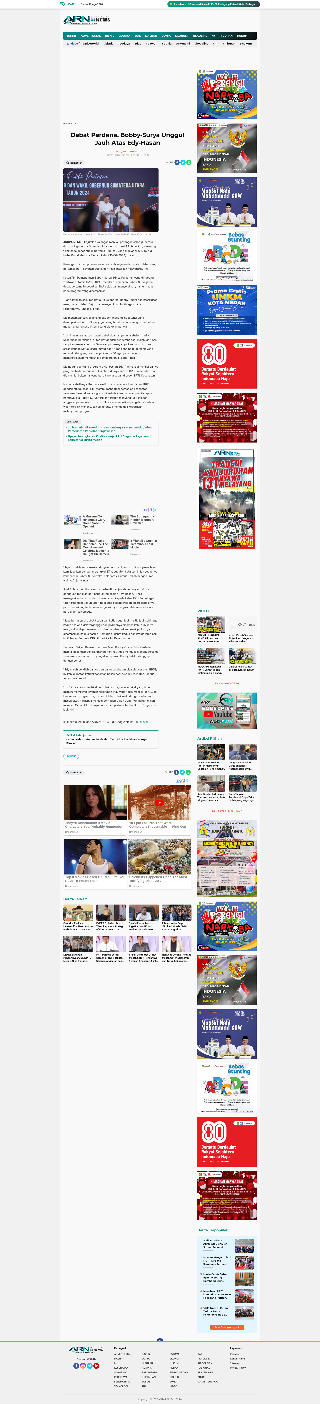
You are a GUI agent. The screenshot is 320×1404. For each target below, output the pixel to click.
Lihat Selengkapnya (226, 1327)
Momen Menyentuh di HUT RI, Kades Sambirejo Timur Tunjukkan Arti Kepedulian (217, 1261)
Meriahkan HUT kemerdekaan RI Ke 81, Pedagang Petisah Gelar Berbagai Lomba (217, 1295)
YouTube (98, 1370)
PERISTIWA (120, 1377)
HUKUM (242, 35)
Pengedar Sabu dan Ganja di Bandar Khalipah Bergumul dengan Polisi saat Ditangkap (240, 765)
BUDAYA (124, 35)
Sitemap (234, 1363)
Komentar (76, 162)
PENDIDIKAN (205, 1372)
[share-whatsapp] (188, 162)
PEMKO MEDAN (179, 1372)
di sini (144, 722)
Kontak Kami (237, 1358)
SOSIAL (146, 1381)
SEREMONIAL (122, 1381)
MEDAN (174, 1367)
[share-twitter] (183, 162)
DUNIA (166, 35)
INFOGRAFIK (204, 1363)
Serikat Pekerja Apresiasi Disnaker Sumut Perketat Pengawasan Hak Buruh (215, 1244)
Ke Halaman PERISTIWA (226, 810)
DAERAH (151, 35)
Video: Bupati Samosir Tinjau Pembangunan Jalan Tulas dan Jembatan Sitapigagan (241, 638)
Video (74, 43)
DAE (138, 35)
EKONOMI (182, 35)
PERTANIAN (149, 1377)
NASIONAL (203, 1367)
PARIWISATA (149, 1372)
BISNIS (109, 35)
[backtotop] (160, 1341)
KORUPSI (147, 1367)
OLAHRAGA (120, 1372)
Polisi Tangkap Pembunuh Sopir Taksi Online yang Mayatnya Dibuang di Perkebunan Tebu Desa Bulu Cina (242, 797)
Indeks (71, 35)
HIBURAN (226, 35)
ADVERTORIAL (91, 35)
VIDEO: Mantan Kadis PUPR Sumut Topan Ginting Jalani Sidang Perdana (209, 670)
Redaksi (234, 1354)
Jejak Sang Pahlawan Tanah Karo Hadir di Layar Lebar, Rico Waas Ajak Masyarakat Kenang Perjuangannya (215, 4)
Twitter (91, 1370)
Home (70, 4)
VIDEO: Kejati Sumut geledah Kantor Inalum (241, 668)
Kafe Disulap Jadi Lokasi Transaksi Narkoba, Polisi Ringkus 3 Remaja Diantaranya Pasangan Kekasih (211, 797)
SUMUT (174, 1381)
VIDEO (203, 611)
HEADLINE (200, 35)
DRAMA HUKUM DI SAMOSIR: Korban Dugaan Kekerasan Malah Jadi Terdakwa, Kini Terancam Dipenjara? (209, 638)
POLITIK (71, 756)
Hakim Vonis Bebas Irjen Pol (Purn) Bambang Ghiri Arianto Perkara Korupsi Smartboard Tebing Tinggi (215, 1278)
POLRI (201, 1377)
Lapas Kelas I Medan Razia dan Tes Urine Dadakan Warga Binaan (106, 741)
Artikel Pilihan (209, 738)
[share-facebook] (177, 162)
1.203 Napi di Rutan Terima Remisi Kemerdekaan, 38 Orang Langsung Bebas (215, 1311)
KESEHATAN (121, 1367)
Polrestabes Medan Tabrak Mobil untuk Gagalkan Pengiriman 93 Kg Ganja (211, 765)
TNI (144, 1386)
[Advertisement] (165, 17)
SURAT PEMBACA (207, 1381)
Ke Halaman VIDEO (226, 683)
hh (213, 35)
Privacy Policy (238, 1367)
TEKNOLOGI (121, 1386)
